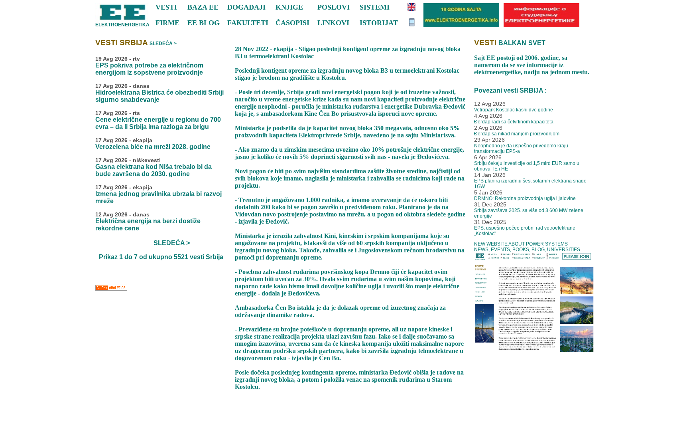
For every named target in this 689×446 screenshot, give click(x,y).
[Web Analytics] (111, 289)
